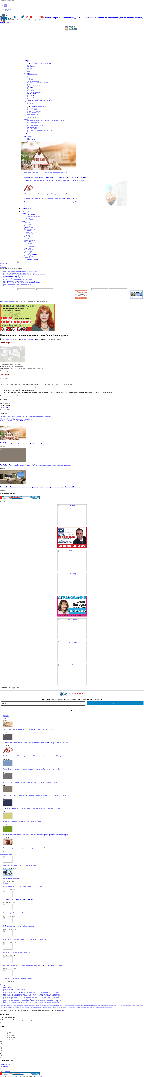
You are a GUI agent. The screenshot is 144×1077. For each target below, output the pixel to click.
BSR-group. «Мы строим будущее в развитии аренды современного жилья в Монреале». (24, 419)
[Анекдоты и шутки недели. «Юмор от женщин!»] (7, 975)
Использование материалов (32, 216)
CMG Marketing (4, 1066)
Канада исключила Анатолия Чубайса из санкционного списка (22, 822)
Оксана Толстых (28, 245)
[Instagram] (5, 1023)
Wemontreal (13, 1076)
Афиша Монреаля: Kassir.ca (38, 106)
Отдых (25, 101)
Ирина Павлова (28, 249)
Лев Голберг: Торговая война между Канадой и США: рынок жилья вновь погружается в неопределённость (36, 465)
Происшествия (31, 94)
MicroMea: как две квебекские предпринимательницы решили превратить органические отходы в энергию (35, 835)
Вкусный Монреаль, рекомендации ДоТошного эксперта (19, 281)
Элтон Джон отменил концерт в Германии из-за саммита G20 (17, 420)
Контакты (6, 8)
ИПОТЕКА (61, 1007)
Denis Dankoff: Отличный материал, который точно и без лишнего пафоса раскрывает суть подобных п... (32, 1002)
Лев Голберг (27, 230)
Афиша (29, 105)
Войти (8, 10)
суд (84, 1005)
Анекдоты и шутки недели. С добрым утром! (16, 952)
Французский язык (32, 74)
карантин (65, 1007)
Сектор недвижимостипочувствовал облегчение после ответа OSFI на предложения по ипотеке (32, 965)
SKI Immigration (53, 1007)
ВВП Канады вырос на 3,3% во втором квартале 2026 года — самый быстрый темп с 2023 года (50, 194)
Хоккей (106, 1007)
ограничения (110, 1007)
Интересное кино (32, 108)
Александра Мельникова (31, 226)
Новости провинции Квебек (35, 125)
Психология (30, 95)
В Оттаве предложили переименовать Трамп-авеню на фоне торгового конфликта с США (30, 782)
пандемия (72, 1007)
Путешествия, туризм (33, 113)
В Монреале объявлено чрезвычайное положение (18, 926)
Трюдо (98, 1005)
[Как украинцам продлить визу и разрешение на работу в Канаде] (5, 883)
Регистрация (10, 11)
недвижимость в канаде (18, 416)
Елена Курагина (28, 251)
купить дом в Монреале (92, 1005)
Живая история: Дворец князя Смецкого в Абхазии (18, 913)
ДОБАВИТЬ (3, 267)
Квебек (18, 1005)
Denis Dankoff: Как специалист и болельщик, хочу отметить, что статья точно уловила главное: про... (31, 999)
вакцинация (71, 1005)
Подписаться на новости (7, 1069)
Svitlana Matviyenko (6, 339)
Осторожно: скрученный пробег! (12, 278)
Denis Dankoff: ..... (8, 988)
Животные (30, 79)
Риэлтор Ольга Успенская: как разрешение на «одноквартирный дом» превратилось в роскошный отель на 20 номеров (40, 487)
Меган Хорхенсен (29, 222)
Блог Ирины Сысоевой (30, 243)
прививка (102, 1005)
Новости (23, 59)
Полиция (22, 1005)
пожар (110, 1005)
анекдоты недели (33, 1007)
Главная (23, 57)
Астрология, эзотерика (33, 78)
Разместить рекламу (30, 215)
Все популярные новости (7, 985)
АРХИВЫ (6, 4)
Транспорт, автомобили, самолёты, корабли (39, 100)
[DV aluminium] (136, 294)
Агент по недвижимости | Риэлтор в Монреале (58, 1005)
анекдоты (17, 1007)
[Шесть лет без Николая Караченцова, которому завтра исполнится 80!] (7, 936)
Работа (29, 65)
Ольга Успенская (132, 1005)
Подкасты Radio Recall (30, 141)
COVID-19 (15, 1005)
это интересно (26, 1005)
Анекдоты (30, 103)
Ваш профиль (7, 9)
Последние (6, 715)
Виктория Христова (29, 229)
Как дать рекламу (29, 218)
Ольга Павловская (29, 246)
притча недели (47, 1007)
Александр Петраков (30, 256)
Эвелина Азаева (28, 237)
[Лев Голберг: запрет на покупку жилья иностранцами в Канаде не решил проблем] (48, 169)
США (68, 1005)
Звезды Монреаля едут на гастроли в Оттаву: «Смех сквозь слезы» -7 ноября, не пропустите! (31, 808)
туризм (68, 1007)
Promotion (84, 1007)
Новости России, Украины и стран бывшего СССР (41, 130)
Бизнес (29, 71)
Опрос (29, 76)
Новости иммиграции (33, 122)
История (29, 84)
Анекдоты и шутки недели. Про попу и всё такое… (18, 900)
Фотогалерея (31, 116)
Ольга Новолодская (46, 416)
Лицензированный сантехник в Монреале (14, 276)
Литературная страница (34, 111)
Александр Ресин (29, 253)
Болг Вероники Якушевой (31, 259)
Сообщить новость (29, 219)
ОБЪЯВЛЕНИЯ (3, 264)
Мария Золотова (28, 227)
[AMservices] (63, 294)
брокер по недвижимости (78, 1005)
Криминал (30, 87)
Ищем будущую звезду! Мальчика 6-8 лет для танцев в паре (20, 271)
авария (94, 1007)
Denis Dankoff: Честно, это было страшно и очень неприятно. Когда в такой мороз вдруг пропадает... (31, 994)
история (86, 1005)
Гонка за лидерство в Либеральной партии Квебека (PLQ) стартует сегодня (24, 275)
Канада (12, 1005)
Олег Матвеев (28, 238)
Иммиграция (27, 136)
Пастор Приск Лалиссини (31, 232)
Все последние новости (6, 854)
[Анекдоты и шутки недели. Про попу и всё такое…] (7, 896)
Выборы (39, 1007)
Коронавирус (31, 1005)
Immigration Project (25, 1007)
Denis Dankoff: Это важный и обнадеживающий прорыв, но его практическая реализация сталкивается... (32, 997)
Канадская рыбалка (32, 109)
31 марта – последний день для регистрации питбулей (19, 865)
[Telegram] (6, 1023)
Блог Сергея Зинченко (30, 254)
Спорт (29, 98)
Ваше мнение (31, 140)
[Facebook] (1, 1023)
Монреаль (8, 1005)
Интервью (27, 135)
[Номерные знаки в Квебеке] (7, 875)
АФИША (6, 6)
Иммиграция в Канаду (115, 1005)
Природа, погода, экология (34, 92)
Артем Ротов (27, 242)
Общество (27, 73)
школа (14, 1007)
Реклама (29, 68)
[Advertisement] (72, 43)
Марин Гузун (27, 257)
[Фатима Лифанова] (26, 294)
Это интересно (31, 117)
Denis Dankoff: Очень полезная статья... (14, 989)
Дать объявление (5, 1071)
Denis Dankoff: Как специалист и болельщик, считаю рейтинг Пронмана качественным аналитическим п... (32, 1000)
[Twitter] (3, 1023)
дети (37, 1007)
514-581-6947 (6, 407)
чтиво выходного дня (78, 1007)
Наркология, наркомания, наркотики (37, 82)
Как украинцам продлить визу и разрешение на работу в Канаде (22, 887)
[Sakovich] (44, 294)
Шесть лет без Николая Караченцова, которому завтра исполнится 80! (24, 939)
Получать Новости (26, 208)
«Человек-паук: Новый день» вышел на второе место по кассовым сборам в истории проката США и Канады (54, 181)
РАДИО (5, 5)
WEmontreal (63, 1011)
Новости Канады (32, 127)
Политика (26, 138)
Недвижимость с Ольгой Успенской (41, 63)
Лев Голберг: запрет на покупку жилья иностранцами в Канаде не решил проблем (44, 172)
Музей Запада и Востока (34, 86)
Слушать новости (25, 207)
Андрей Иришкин (28, 248)
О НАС (4, 3)
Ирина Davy (27, 235)
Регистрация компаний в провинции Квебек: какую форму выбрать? (22, 283)
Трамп (20, 1007)
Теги (4, 718)
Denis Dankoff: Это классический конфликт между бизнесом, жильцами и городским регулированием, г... (32, 995)
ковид (43, 1007)
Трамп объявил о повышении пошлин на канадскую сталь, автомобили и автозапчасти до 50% (50, 202)
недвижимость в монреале (33, 416)
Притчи (57, 1007)
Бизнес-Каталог (25, 211)
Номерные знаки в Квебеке (11, 878)
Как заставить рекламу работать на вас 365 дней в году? (19, 273)
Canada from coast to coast (100, 1007)
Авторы (23, 221)
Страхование (31, 67)
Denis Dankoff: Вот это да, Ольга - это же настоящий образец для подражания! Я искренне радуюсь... (31, 992)
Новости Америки (32, 128)
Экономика (27, 60)
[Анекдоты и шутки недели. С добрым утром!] (7, 949)
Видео (25, 133)
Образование (31, 90)
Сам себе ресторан (32, 114)
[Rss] (0, 1023)
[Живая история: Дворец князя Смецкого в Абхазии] (7, 909)
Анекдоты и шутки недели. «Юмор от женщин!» (17, 979)
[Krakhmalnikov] (99, 294)
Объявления (24, 210)
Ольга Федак (27, 224)
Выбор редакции (31, 132)
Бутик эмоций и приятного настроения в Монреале (17, 284)
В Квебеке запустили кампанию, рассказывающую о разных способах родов (26, 848)
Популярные (6, 717)
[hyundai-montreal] (118, 294)
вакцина (106, 1005)
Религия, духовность (33, 97)
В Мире (26, 119)
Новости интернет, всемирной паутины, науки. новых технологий (45, 121)
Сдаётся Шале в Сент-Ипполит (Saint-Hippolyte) (16, 286)
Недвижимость (31, 62)
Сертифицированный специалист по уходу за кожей (17, 279)
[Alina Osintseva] (81, 294)
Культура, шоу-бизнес (33, 89)
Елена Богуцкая (28, 234)
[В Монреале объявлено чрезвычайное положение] (7, 923)
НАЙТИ (2, 265)
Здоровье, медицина (33, 81)
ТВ (104, 1005)
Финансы (29, 70)
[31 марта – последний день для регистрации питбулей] (7, 862)
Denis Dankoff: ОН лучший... (10, 991)
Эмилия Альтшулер (29, 240)
